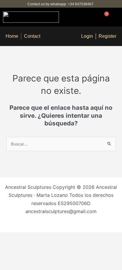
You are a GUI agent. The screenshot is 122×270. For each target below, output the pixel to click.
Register (107, 36)
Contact (32, 36)
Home (12, 36)
